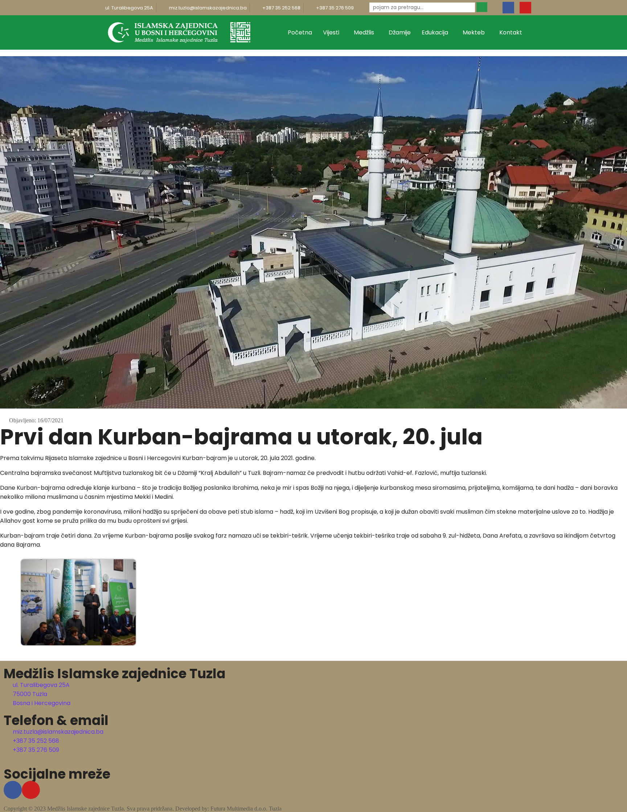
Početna (300, 32)
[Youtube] (525, 7)
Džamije (400, 32)
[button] (2, 651)
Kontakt (510, 32)
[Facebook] (508, 7)
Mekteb (474, 32)
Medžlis (364, 32)
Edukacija (435, 32)
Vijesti (331, 32)
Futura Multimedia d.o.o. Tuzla (246, 808)
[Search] (481, 7)
